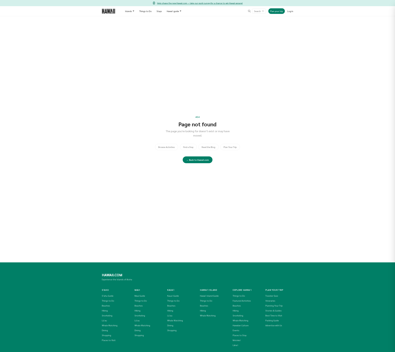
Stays (159, 11)
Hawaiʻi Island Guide (209, 295)
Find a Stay (188, 147)
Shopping (106, 335)
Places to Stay (239, 335)
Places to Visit (109, 340)
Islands (128, 11)
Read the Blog (208, 147)
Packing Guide (272, 320)
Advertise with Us (273, 325)
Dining (105, 330)
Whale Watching (109, 325)
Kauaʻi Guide (173, 295)
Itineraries (270, 300)
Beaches (106, 305)
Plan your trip (276, 11)
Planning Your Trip (274, 305)
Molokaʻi (237, 340)
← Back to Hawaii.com (197, 159)
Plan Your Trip (230, 147)
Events (236, 330)
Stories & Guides (273, 310)
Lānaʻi (235, 345)
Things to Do (145, 11)
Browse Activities (166, 147)
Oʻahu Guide (107, 295)
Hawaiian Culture (241, 325)
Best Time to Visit (273, 315)
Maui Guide (140, 295)
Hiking (105, 310)
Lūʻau (104, 320)
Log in (290, 11)
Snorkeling (107, 315)
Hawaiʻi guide (173, 11)
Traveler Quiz (271, 295)
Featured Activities (242, 300)
